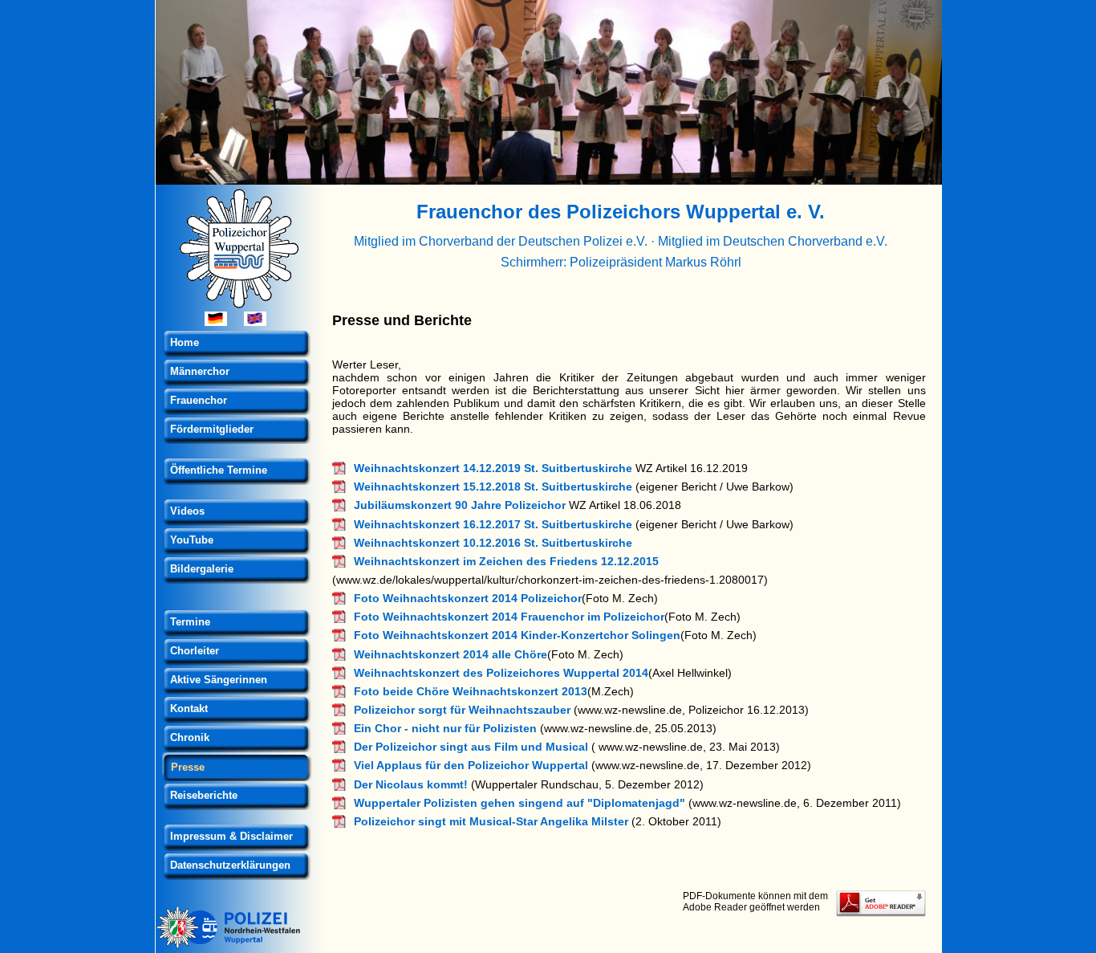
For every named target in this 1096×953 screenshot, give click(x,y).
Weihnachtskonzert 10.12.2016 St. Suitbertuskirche (493, 542)
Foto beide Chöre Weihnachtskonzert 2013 (470, 691)
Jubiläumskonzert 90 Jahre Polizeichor (460, 505)
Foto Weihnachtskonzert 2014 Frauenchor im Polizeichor (509, 616)
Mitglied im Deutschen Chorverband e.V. (772, 241)
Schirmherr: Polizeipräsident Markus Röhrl (621, 262)
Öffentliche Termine (218, 470)
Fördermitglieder (212, 429)
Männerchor (199, 371)
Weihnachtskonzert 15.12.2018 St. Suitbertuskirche (493, 486)
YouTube (191, 540)
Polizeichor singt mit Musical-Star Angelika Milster (491, 821)
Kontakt (189, 709)
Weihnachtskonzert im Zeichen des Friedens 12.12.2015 (506, 561)
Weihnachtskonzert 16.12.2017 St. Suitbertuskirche (493, 524)
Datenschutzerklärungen (230, 865)
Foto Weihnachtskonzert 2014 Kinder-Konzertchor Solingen (517, 635)
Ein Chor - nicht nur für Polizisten (445, 728)
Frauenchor (198, 400)
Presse (188, 767)
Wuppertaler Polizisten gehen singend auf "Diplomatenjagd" (519, 802)
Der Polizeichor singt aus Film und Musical (471, 746)
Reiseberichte (203, 795)
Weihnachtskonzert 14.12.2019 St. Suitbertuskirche (493, 468)
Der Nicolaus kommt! (411, 784)
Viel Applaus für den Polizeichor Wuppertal (471, 765)
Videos (187, 511)
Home (184, 342)
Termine (190, 622)
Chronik (189, 737)
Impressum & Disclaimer (231, 836)
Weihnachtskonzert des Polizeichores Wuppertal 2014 (501, 672)
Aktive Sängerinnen (218, 680)
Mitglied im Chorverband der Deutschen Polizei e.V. (500, 241)
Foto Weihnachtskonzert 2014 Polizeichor (468, 598)
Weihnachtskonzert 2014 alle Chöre (450, 654)
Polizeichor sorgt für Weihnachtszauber (462, 709)
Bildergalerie (201, 569)
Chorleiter (194, 651)
